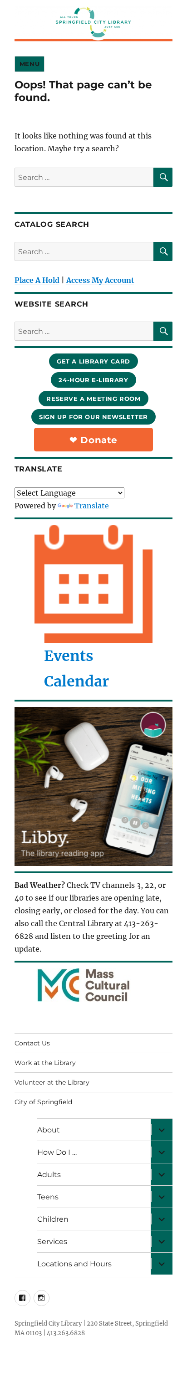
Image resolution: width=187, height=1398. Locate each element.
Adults (49, 1174)
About (48, 1130)
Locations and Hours (74, 1264)
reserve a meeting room (93, 398)
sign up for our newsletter (93, 416)
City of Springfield (43, 1102)
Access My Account (100, 280)
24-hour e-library (93, 380)
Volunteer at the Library (52, 1082)
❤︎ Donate (93, 440)
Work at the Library (45, 1063)
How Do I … (57, 1152)
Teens (48, 1197)
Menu (29, 63)
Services (52, 1241)
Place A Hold (37, 280)
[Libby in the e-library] (94, 786)
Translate (91, 505)
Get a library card (93, 361)
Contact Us (32, 1043)
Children (53, 1219)
